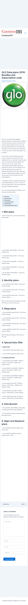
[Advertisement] (14, 14)
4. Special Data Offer (9, 201)
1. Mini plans (6, 196)
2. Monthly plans (8, 198)
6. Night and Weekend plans (10, 205)
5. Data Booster (7, 203)
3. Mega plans (7, 200)
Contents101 (7, 35)
